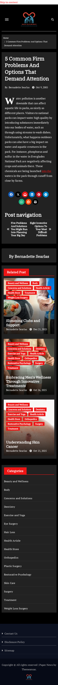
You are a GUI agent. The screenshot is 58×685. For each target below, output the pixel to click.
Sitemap (9, 650)
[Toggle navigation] (7, 19)
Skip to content (9, 2)
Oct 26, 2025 (40, 390)
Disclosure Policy (15, 642)
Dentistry (40, 348)
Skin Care (9, 583)
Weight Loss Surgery (18, 297)
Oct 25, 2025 (40, 450)
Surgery (39, 363)
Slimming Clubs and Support (23, 322)
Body (35, 283)
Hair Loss (9, 532)
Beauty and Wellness (18, 283)
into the (46, 171)
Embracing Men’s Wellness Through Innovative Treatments (28, 381)
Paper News (46, 665)
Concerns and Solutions (19, 287)
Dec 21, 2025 (40, 329)
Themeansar (29, 669)
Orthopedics (31, 358)
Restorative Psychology (19, 363)
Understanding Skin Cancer (23, 444)
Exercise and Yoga (16, 353)
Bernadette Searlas (19, 87)
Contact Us (11, 633)
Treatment (30, 292)
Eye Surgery (11, 523)
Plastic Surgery (13, 566)
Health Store (14, 292)
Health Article (43, 287)
